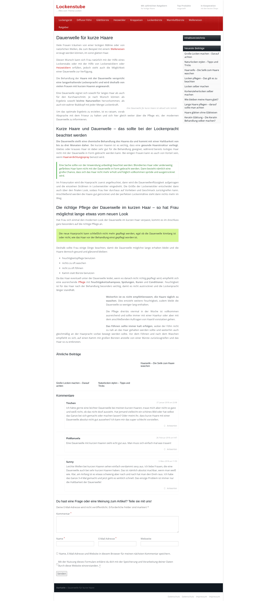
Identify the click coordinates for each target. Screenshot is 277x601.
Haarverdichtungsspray (76, 157)
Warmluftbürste (175, 20)
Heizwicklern (63, 67)
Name (60, 538)
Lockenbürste (154, 20)
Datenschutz (174, 596)
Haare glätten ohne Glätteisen (201, 112)
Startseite (60, 587)
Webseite (146, 538)
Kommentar (63, 513)
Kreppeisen (136, 20)
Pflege (81, 282)
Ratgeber (64, 27)
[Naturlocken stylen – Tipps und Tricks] (117, 367)
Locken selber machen (197, 86)
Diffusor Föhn (84, 20)
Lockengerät (65, 20)
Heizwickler (120, 20)
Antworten (172, 425)
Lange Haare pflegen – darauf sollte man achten (200, 106)
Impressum (201, 596)
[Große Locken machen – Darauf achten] (75, 367)
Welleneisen (195, 20)
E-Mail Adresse (107, 538)
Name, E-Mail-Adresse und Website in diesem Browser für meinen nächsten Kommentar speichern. (115, 553)
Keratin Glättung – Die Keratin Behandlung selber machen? (201, 119)
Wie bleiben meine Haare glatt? (201, 99)
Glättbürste (102, 20)
